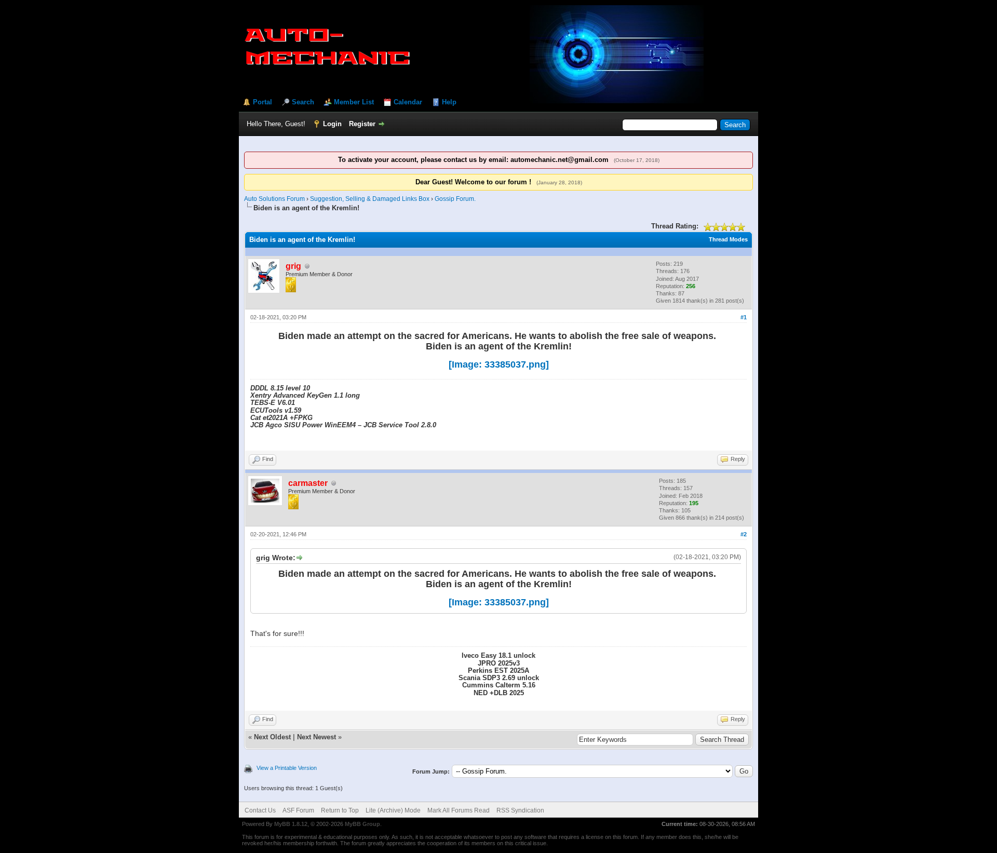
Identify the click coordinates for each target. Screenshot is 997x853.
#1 (743, 317)
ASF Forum (298, 810)
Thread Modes (728, 239)
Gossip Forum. (455, 198)
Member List (354, 102)
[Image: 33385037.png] (499, 364)
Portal (262, 102)
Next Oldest (272, 737)
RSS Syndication (520, 810)
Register (362, 124)
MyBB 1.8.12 (290, 824)
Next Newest (316, 737)
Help (449, 102)
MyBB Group (362, 824)
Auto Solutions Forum (274, 198)
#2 (743, 534)
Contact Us (260, 810)
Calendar (408, 102)
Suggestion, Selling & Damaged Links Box (369, 198)
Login (332, 124)
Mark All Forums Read (458, 810)
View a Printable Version (287, 768)
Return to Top (340, 810)
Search (303, 102)
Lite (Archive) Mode (393, 810)
